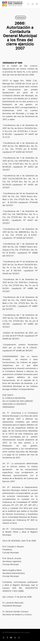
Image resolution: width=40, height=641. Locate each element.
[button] (37, 4)
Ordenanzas (20, 17)
